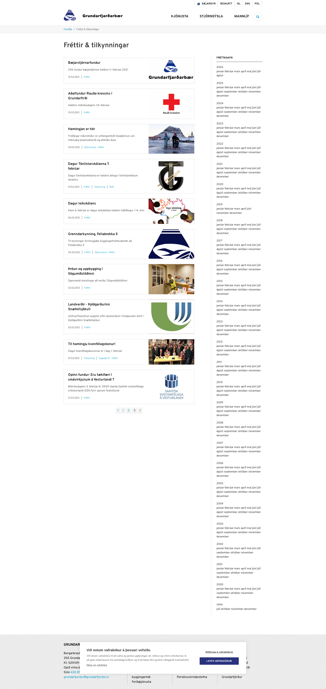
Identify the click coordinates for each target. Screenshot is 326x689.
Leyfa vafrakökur (219, 661)
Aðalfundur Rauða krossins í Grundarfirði (90, 96)
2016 (219, 261)
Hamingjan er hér (81, 129)
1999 (219, 605)
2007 (219, 443)
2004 (219, 503)
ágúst (219, 75)
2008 (219, 423)
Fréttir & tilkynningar (87, 29)
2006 (219, 463)
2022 (219, 144)
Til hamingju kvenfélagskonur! (91, 344)
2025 (219, 83)
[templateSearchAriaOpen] (258, 17)
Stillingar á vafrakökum (219, 652)
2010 (219, 382)
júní (254, 71)
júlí (259, 71)
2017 (219, 241)
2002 (219, 544)
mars (237, 71)
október (243, 91)
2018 (219, 220)
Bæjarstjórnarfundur (84, 63)
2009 (219, 402)
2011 (219, 362)
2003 (219, 524)
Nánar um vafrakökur (97, 665)
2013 (219, 321)
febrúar (229, 71)
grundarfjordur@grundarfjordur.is (86, 677)
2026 (219, 67)
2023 (219, 123)
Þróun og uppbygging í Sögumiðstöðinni (85, 271)
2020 (219, 184)
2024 (219, 103)
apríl (244, 71)
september (231, 91)
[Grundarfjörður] (93, 16)
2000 (219, 584)
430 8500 (77, 672)
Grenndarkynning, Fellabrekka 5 (93, 234)
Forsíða (68, 29)
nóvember (254, 91)
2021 (219, 164)
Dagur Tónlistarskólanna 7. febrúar (89, 166)
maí (249, 71)
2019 (219, 204)
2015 (219, 281)
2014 (219, 301)
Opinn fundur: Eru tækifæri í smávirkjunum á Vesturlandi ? (91, 377)
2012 (219, 342)
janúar (220, 71)
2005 (219, 483)
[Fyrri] (118, 411)
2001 (219, 564)
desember (222, 96)
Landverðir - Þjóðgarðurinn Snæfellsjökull (89, 307)
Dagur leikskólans (82, 203)
